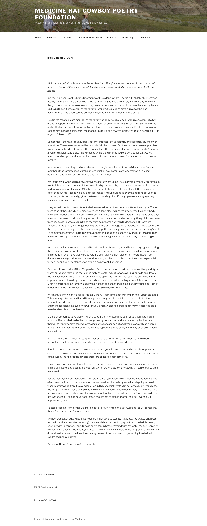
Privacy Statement (43, 519)
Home (38, 37)
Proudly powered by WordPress (70, 519)
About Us (51, 37)
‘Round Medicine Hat (89, 37)
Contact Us (145, 37)
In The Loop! (128, 37)
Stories (67, 37)
